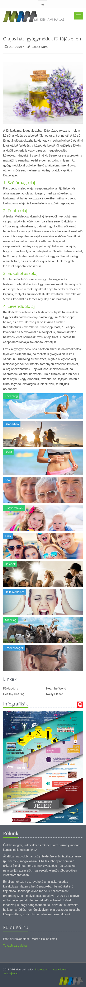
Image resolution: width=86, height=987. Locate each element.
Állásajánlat (11, 973)
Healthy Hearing (13, 694)
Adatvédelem (60, 969)
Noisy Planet (54, 694)
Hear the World (56, 688)
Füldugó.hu (10, 688)
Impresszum (42, 969)
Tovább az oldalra (15, 945)
